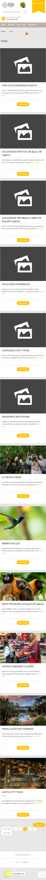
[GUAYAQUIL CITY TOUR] (23, 330)
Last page (7, 833)
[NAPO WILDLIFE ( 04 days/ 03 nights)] (23, 586)
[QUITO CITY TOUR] (23, 773)
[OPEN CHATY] (7, 873)
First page (7, 829)
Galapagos (5, 30)
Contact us (5, 34)
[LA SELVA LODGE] (23, 460)
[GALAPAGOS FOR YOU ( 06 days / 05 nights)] (23, 131)
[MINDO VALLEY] (23, 523)
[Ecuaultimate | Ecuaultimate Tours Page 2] (23, 5)
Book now (23, 104)
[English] (26, 33)
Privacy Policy (17, 34)
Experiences (16, 30)
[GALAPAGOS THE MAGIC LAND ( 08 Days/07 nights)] (23, 198)
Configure (25, 862)
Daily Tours (21, 25)
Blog (39, 30)
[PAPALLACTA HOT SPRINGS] (23, 710)
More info (35, 162)
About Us (11, 25)
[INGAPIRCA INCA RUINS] (23, 396)
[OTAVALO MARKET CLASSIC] (23, 648)
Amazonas (32, 25)
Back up (39, 825)
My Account (38, 3)
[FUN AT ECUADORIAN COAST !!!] (23, 65)
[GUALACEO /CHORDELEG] (23, 264)
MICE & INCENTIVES (29, 30)
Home (3, 25)
